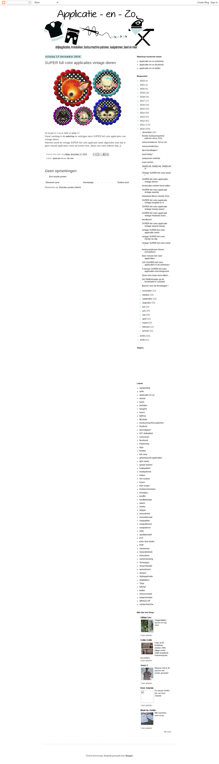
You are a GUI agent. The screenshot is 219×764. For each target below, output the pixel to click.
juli (144, 307)
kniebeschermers (147, 489)
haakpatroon (145, 471)
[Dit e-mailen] (94, 154)
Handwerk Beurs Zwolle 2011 (155, 196)
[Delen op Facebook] (104, 154)
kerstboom (147, 219)
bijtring (142, 416)
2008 (142, 340)
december (147, 132)
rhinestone (144, 555)
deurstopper (145, 430)
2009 (142, 336)
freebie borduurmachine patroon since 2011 (153, 137)
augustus (146, 303)
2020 (142, 89)
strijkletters (144, 580)
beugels (143, 409)
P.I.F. (141, 538)
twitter (142, 590)
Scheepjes (144, 562)
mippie (142, 510)
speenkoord (145, 569)
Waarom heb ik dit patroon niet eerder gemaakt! (162, 670)
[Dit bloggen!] (97, 154)
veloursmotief (145, 594)
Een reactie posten (58, 176)
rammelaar (144, 548)
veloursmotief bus (150, 146)
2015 (142, 109)
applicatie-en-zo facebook (151, 64)
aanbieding (144, 388)
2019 (142, 93)
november (147, 291)
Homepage (88, 182)
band (141, 402)
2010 (142, 129)
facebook (143, 440)
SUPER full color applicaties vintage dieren (155, 180)
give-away (144, 461)
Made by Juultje (148, 710)
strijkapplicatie (146, 576)
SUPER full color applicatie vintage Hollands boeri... (154, 214)
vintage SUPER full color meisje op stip (153, 237)
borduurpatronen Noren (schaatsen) (153, 250)
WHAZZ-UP (144, 601)
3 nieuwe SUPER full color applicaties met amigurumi (155, 270)
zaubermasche (146, 604)
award (142, 398)
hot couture (144, 479)
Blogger (129, 756)
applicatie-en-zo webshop (151, 61)
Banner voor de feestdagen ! (155, 286)
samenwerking (146, 559)
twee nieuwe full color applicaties (152, 257)
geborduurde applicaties (150, 458)
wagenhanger (145, 597)
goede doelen (145, 465)
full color (70, 158)
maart (145, 323)
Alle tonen (167, 732)
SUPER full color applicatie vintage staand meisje (154, 224)
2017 (142, 101)
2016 (142, 105)
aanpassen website (151, 158)
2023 (142, 81)
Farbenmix (144, 444)
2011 (142, 125)
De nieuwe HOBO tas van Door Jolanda (162, 693)
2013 (142, 117)
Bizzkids (143, 419)
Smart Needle (145, 566)
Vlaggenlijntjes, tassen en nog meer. (161, 622)
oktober (146, 295)
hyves (142, 482)
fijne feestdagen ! (150, 150)
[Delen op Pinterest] (107, 154)
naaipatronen (145, 524)
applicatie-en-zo (59, 158)
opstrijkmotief (145, 534)
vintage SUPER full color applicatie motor (153, 231)
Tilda (141, 583)
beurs (142, 412)
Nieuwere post (52, 182)
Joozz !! (144, 665)
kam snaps (144, 486)
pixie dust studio (146, 541)
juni (144, 311)
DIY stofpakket (146, 433)
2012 (142, 121)
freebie (142, 451)
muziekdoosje (145, 517)
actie (141, 391)
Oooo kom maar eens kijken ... (156, 275)
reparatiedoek (145, 552)
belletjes (143, 405)
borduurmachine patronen (151, 423)
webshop (70, 136)
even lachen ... (149, 162)
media (142, 506)
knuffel (142, 496)
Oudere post (123, 182)
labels (142, 503)
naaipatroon (145, 527)
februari (146, 327)
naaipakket (144, 520)
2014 (142, 113)
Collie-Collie (146, 640)
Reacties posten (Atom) (70, 187)
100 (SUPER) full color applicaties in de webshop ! (156, 263)
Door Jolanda (146, 688)
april (144, 319)
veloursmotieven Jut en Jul (154, 142)
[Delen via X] (101, 154)
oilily (141, 531)
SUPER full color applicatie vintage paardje (154, 191)
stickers (142, 573)
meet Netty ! (147, 154)
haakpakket (144, 468)
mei (144, 315)
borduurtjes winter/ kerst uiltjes (156, 185)
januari (145, 331)
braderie (143, 426)
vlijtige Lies (145, 617)
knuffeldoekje (145, 500)
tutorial (142, 587)
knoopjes (143, 493)
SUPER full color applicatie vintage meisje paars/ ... (154, 207)
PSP (141, 545)
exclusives (144, 437)
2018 (142, 97)
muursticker (144, 513)
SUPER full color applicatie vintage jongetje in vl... (154, 201)
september (147, 299)
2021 (142, 85)
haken (142, 475)
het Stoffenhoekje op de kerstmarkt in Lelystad (153, 280)
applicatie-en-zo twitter (149, 68)
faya (141, 447)
